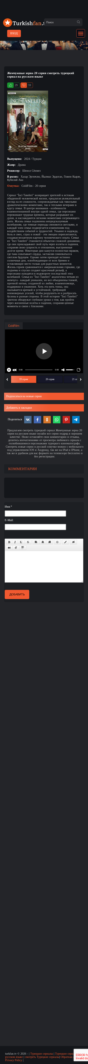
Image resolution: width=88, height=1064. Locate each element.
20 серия (50, 379)
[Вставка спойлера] (22, 547)
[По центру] (42, 542)
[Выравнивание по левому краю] (36, 542)
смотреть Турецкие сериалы (42, 1056)
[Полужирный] (9, 542)
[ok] (78, 22)
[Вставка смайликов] (57, 542)
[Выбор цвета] (65, 542)
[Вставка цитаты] (9, 547)
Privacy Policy (13, 1060)
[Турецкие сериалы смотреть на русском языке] (25, 26)
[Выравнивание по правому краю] (49, 542)
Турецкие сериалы (41, 1053)
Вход (14, 33)
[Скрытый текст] (73, 542)
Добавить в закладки (19, 407)
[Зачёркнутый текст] (28, 542)
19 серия (23, 379)
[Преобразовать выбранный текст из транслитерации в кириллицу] (15, 547)
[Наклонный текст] (15, 542)
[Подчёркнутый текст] (21, 542)
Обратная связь (70, 1056)
